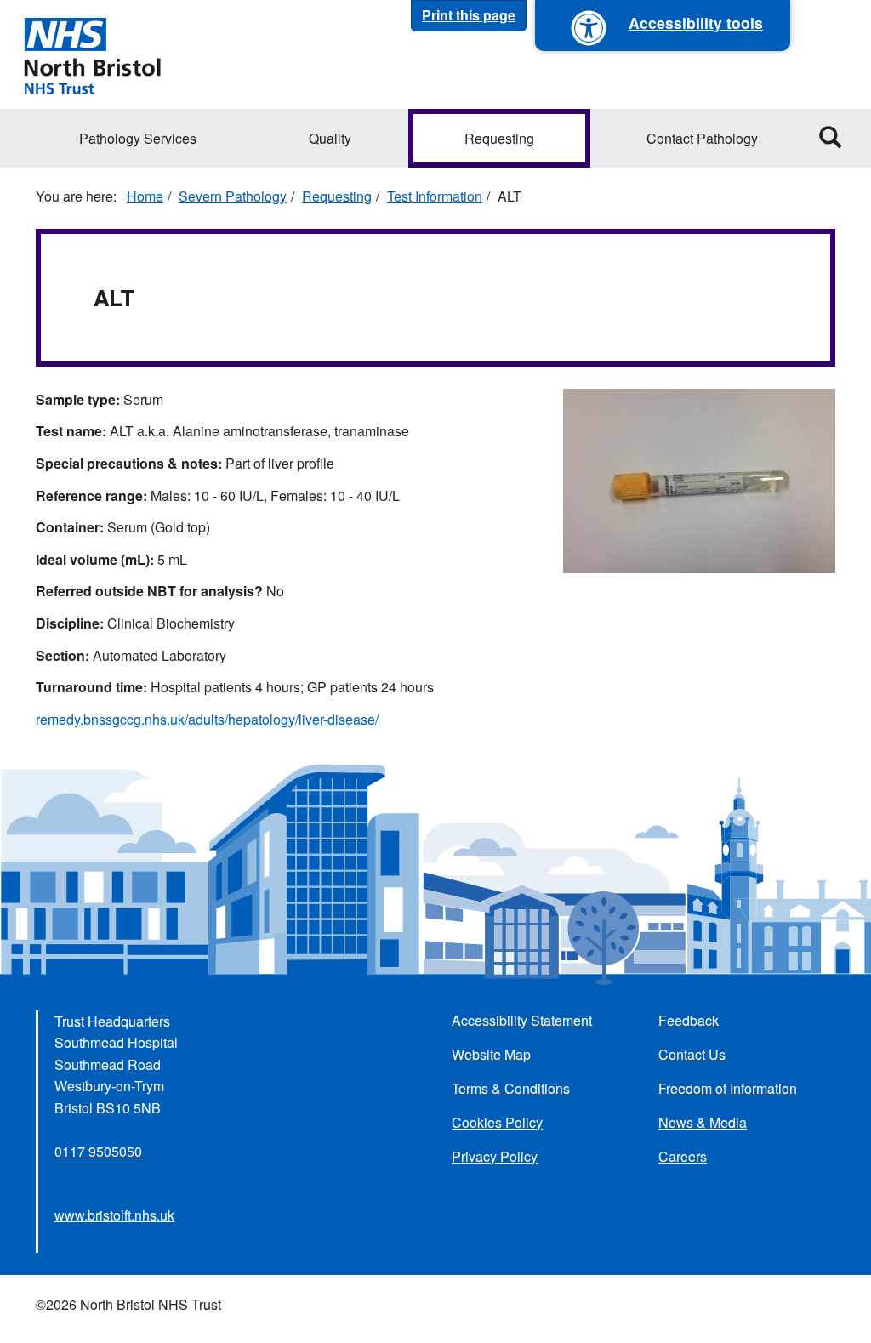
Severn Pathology (233, 196)
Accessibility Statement (522, 1020)
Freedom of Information (727, 1088)
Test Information (434, 196)
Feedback (688, 1020)
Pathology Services (137, 138)
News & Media (702, 1122)
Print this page (468, 15)
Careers (682, 1156)
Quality (330, 138)
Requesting (499, 138)
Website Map (491, 1054)
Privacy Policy (495, 1156)
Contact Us (692, 1054)
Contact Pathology (702, 138)
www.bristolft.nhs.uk (114, 1215)
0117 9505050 (98, 1151)
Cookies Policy (497, 1122)
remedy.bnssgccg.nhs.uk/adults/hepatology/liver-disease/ (207, 719)
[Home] (92, 54)
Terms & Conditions (511, 1088)
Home (145, 196)
